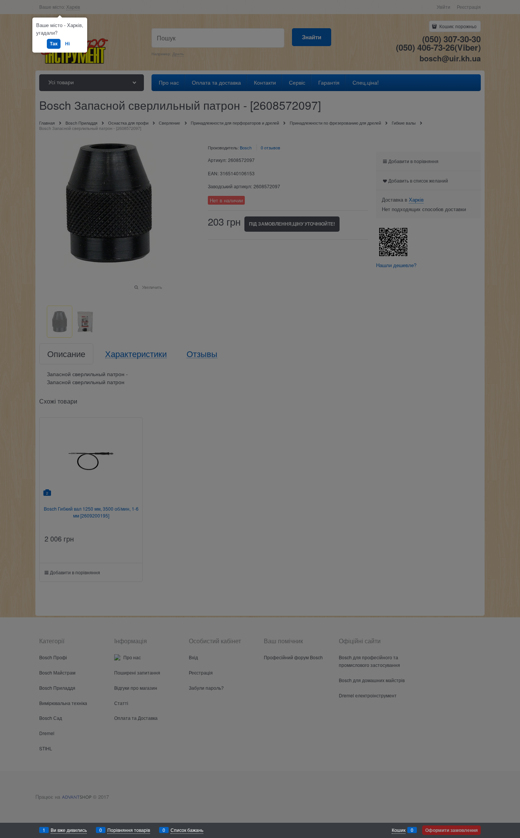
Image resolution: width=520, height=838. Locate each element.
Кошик (398, 830)
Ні (67, 43)
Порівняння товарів (128, 830)
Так (53, 43)
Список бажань (187, 830)
